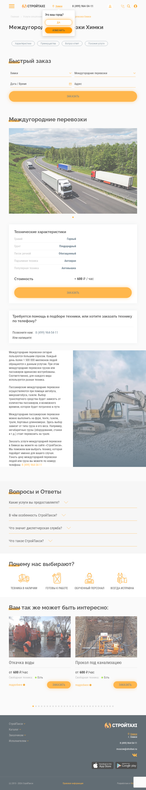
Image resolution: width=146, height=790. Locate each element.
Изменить (59, 30)
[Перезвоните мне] (122, 6)
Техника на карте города (110, 6)
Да (58, 22)
